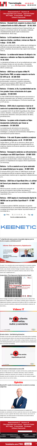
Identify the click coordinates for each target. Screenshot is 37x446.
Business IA (25, 12)
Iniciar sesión (33, 8)
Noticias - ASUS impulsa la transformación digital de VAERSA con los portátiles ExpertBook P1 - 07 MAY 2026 (18, 200)
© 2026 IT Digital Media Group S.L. (10, 434)
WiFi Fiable (9, 15)
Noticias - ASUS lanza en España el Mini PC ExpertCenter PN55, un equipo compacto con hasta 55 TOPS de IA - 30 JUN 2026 (17, 74)
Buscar (34, 20)
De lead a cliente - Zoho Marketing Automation (12, 334)
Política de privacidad (29, 436)
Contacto (18, 437)
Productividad (18, 15)
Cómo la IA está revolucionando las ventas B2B (12, 369)
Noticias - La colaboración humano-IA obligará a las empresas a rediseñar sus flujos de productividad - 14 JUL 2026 (18, 57)
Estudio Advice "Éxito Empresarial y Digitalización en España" (16, 275)
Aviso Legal (25, 434)
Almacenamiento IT (14, 12)
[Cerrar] (36, 443)
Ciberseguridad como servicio (12, 13)
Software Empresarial (18, 17)
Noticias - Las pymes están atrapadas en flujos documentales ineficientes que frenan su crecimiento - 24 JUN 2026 (16, 123)
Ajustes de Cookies (15, 436)
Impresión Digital (28, 13)
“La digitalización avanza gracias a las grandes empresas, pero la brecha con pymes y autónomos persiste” (17, 240)
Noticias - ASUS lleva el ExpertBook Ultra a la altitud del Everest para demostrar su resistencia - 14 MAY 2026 (18, 183)
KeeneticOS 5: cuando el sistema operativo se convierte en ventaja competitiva (17, 386)
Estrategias (27, 15)
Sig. (29, 215)
